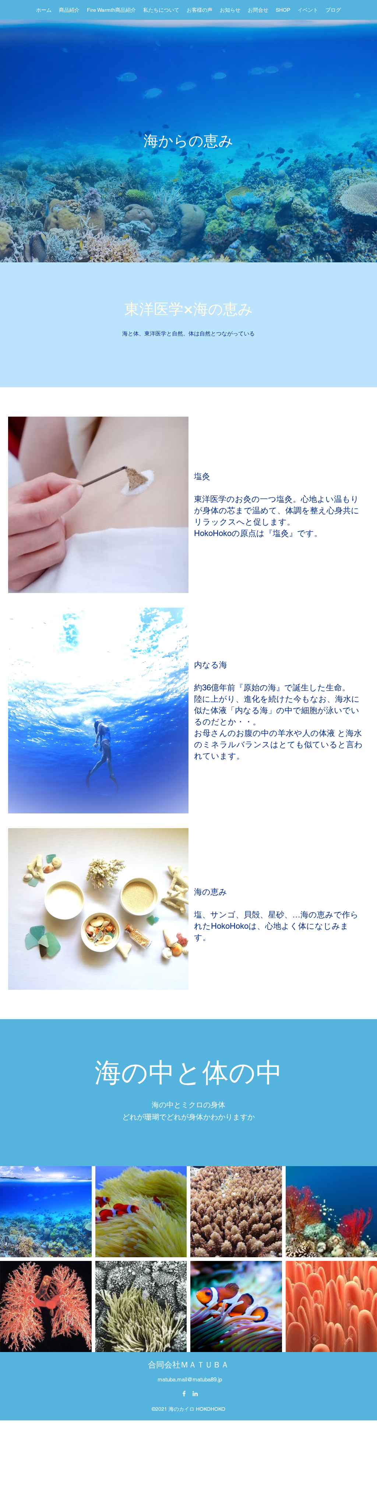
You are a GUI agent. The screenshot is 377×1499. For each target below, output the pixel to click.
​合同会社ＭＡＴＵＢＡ (188, 1364)
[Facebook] (184, 1393)
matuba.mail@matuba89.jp (190, 1379)
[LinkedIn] (195, 1393)
